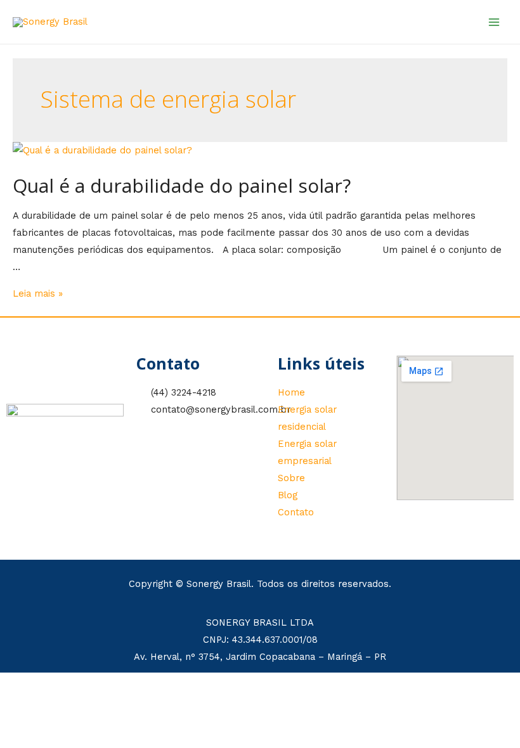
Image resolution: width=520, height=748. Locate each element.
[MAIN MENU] (494, 22)
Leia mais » (38, 293)
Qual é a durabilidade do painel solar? (182, 185)
